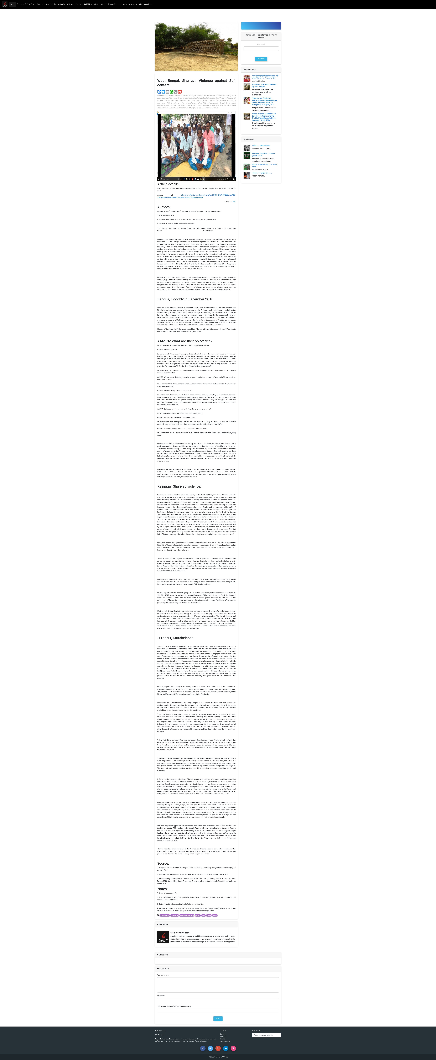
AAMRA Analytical (146, 4)
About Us (223, 1037)
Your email (261, 44)
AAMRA (225, 1057)
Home (13, 4)
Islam (203, 915)
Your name (161, 996)
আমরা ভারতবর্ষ (133, 4)
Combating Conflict (44, 4)
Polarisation (174, 915)
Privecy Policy (225, 1041)
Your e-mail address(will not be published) (174, 1006)
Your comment (162, 975)
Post (218, 1018)
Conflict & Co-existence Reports (114, 4)
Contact (222, 1039)
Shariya (214, 915)
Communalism (164, 915)
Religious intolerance (187, 915)
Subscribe (261, 59)
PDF (234, 202)
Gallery (222, 1034)
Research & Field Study (26, 4)
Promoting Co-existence (64, 4)
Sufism (209, 915)
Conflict (197, 915)
